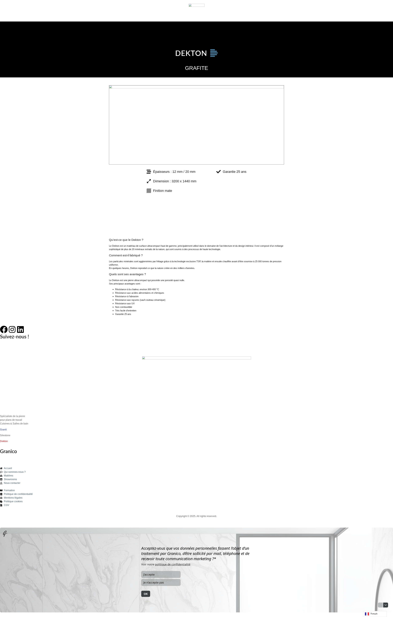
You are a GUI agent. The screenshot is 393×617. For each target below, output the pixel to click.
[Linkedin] (20, 329)
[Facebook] (4, 329)
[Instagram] (12, 329)
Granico (8, 451)
